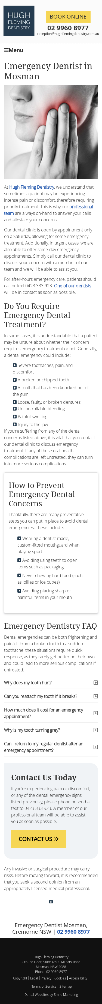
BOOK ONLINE (68, 16)
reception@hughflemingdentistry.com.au (68, 33)
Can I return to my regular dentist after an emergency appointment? (43, 747)
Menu (16, 49)
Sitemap (66, 986)
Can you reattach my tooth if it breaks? (40, 696)
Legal (34, 978)
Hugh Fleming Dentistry (31, 187)
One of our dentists (72, 286)
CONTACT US (36, 839)
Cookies (60, 978)
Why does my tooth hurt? (28, 683)
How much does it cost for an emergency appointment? (43, 713)
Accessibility (78, 978)
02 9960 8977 (68, 27)
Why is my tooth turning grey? (32, 730)
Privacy (46, 978)
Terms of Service (44, 986)
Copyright (20, 978)
